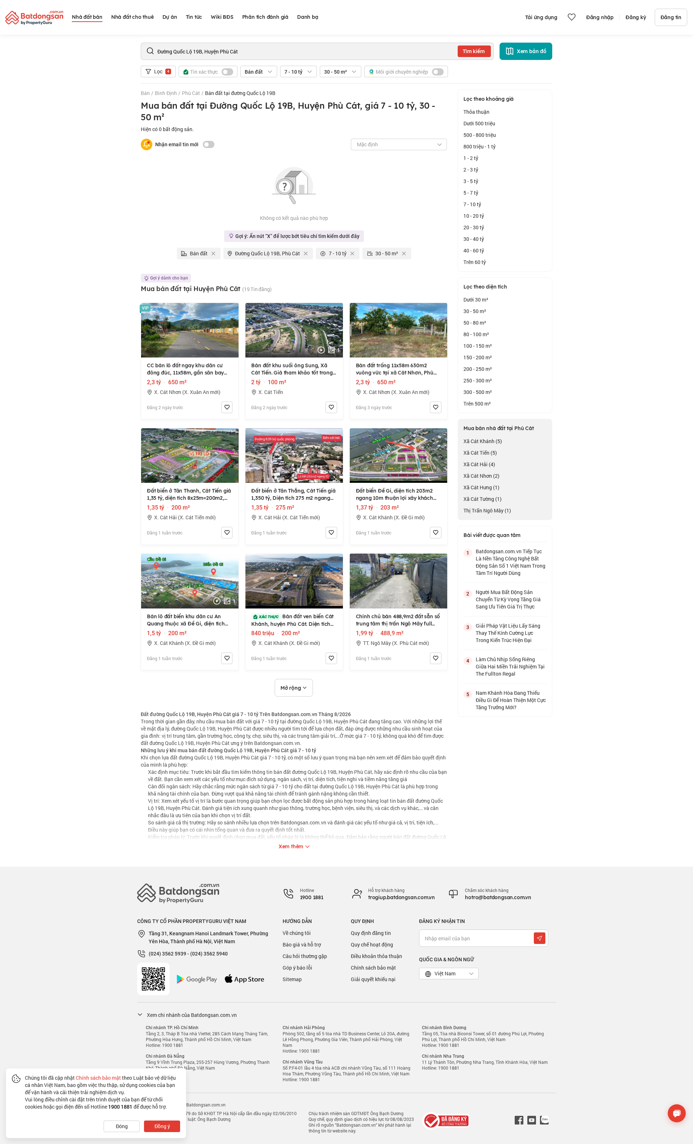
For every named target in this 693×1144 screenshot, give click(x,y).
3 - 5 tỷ (470, 181)
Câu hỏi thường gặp (305, 956)
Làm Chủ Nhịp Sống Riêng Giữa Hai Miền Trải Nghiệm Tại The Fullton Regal (510, 666)
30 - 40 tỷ (473, 238)
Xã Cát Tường (482, 498)
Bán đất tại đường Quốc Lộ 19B (240, 93)
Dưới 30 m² (475, 299)
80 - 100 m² (476, 334)
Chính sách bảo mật (373, 967)
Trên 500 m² (477, 403)
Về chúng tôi (297, 933)
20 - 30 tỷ (473, 227)
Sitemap (292, 979)
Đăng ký (636, 17)
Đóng (122, 1126)
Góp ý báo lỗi (297, 967)
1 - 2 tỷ (470, 158)
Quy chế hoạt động (372, 944)
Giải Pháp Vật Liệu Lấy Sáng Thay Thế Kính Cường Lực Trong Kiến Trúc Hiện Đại (508, 633)
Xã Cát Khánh (482, 441)
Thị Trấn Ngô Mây (487, 510)
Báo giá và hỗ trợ (302, 944)
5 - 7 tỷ (470, 192)
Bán (145, 93)
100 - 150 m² (477, 345)
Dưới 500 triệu (479, 123)
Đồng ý (162, 1126)
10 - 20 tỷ (473, 215)
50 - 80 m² (474, 322)
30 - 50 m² (474, 311)
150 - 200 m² (477, 357)
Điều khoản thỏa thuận (376, 956)
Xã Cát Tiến (480, 452)
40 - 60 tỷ (473, 250)
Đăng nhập (600, 17)
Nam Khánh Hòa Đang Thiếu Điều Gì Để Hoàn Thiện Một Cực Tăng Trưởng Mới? (511, 700)
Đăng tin (671, 17)
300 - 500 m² (477, 392)
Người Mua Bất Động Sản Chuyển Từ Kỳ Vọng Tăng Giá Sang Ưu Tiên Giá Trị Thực (508, 599)
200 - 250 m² (477, 368)
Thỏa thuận (476, 111)
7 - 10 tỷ (472, 204)
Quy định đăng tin (371, 933)
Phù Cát (191, 93)
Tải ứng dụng (541, 17)
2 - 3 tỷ (470, 169)
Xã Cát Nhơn (481, 475)
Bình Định (166, 93)
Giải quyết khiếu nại (373, 979)
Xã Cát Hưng (481, 487)
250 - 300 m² (477, 380)
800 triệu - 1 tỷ (479, 146)
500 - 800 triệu (479, 134)
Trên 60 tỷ (474, 262)
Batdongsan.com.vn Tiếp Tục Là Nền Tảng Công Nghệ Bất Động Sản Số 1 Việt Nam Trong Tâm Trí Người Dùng (510, 562)
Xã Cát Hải (479, 464)
